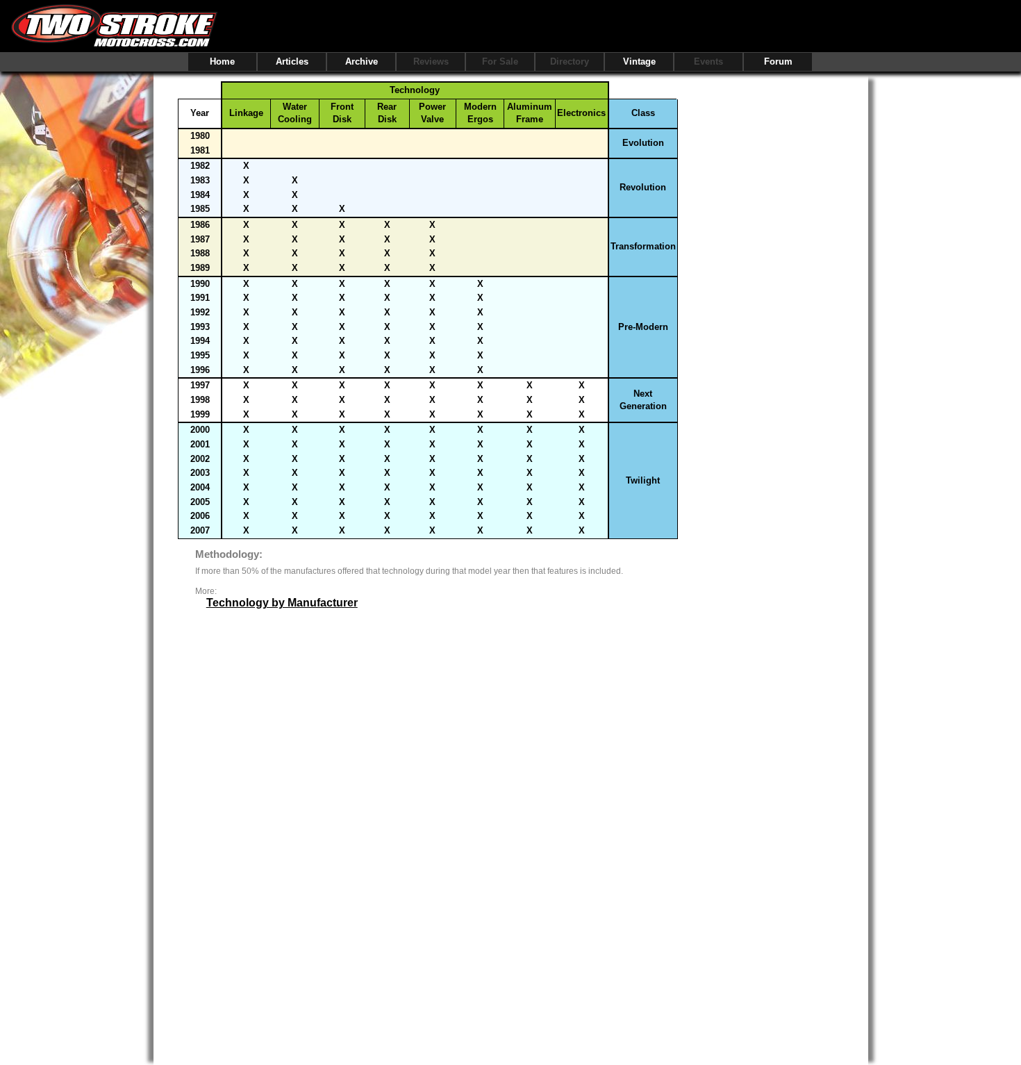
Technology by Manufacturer (282, 603)
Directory (569, 61)
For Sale (500, 61)
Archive (361, 61)
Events (708, 61)
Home (222, 61)
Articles (292, 61)
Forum (778, 61)
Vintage (639, 61)
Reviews (431, 61)
